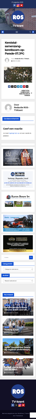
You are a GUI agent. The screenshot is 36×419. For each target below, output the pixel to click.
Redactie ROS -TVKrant (22, 58)
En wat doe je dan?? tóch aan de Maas (17, 368)
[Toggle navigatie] (17, 32)
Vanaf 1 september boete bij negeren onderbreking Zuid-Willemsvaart (17, 349)
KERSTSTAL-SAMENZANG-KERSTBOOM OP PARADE (24, 93)
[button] (30, 32)
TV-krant (18, 25)
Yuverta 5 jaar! (11, 329)
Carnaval (7, 305)
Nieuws (7, 327)
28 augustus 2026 (12, 313)
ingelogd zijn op (14, 133)
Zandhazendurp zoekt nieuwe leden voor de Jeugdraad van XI (15, 309)
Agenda (7, 364)
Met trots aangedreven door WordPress (13, 413)
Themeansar (19, 415)
